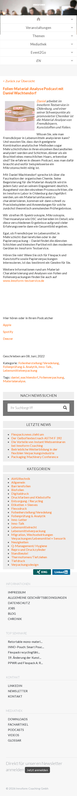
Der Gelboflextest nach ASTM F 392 (36, 438)
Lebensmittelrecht (24, 527)
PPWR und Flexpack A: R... (25, 663)
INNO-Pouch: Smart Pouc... (26, 647)
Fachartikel (18, 724)
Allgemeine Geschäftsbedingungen (37, 597)
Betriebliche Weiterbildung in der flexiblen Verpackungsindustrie (34, 451)
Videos (13, 735)
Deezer (8, 338)
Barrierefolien (21, 486)
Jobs (11, 608)
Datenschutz (19, 603)
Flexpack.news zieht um (27, 434)
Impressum (16, 592)
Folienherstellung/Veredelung (38, 363)
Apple (7, 325)
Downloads (18, 719)
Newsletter (18, 691)
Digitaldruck (20, 493)
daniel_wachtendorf (24, 377)
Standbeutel (19, 553)
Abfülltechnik (20, 478)
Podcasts (16, 730)
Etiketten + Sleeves (24, 505)
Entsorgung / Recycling (27, 501)
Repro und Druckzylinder (28, 549)
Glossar (14, 740)
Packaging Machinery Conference (34, 457)
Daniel (41, 101)
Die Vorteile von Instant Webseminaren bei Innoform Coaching (38, 443)
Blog (12, 613)
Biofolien (17, 490)
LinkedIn (15, 685)
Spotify (8, 332)
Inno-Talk (45, 367)
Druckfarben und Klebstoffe (31, 497)
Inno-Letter (19, 519)
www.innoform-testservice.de (23, 280)
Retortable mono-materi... (25, 641)
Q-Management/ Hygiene (29, 546)
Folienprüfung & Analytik (20, 367)
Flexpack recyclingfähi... (24, 652)
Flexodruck (19, 508)
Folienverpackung (51, 377)
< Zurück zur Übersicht (19, 81)
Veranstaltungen (38, 28)
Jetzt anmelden (37, 770)
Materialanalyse (14, 381)
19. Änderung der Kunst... (24, 657)
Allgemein (18, 482)
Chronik (15, 619)
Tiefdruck (18, 561)
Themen (38, 36)
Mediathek (38, 44)
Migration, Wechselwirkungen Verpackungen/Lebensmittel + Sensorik (38, 536)
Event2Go (38, 52)
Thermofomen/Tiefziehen (29, 557)
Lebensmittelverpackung (20, 370)
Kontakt (15, 696)
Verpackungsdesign (24, 564)
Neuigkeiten (19, 542)
